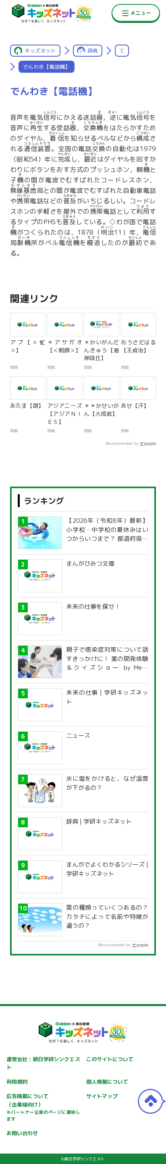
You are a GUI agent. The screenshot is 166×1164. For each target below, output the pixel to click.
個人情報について (107, 1081)
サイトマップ (102, 1096)
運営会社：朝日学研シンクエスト (43, 1063)
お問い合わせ (22, 1133)
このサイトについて (109, 1059)
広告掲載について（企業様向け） (43, 1107)
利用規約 (16, 1081)
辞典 (92, 50)
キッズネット (40, 50)
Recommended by (122, 443)
